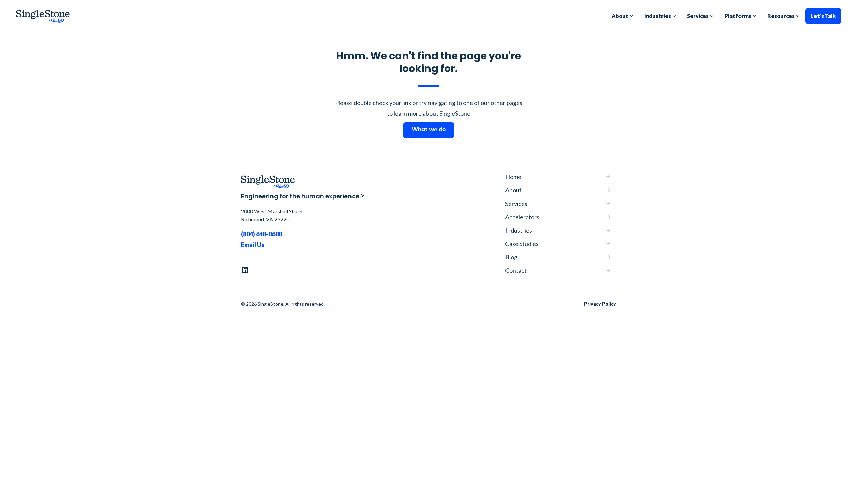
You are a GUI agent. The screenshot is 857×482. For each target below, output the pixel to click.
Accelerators (522, 217)
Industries (518, 230)
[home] (43, 16)
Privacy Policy (600, 304)
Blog (511, 257)
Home (513, 176)
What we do (429, 130)
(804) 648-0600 (261, 234)
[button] (622, 16)
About (513, 190)
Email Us (252, 244)
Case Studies (522, 243)
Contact (516, 270)
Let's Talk (823, 16)
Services (516, 203)
